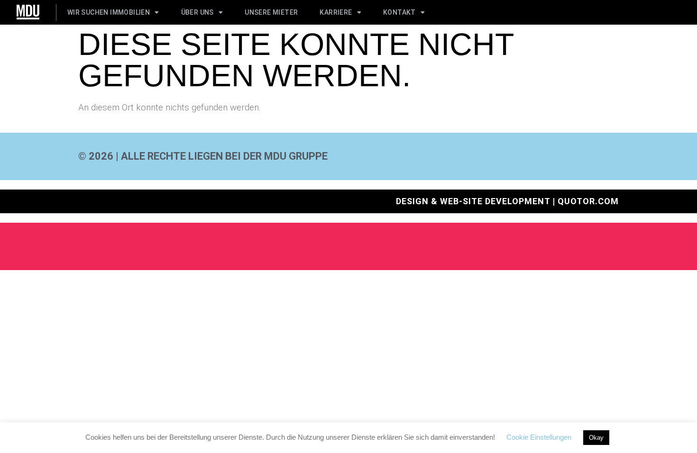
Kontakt (399, 12)
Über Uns (197, 12)
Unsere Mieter (271, 12)
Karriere (336, 12)
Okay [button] (596, 437)
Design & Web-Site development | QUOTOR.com (507, 201)
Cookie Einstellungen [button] (538, 437)
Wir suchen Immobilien (108, 12)
